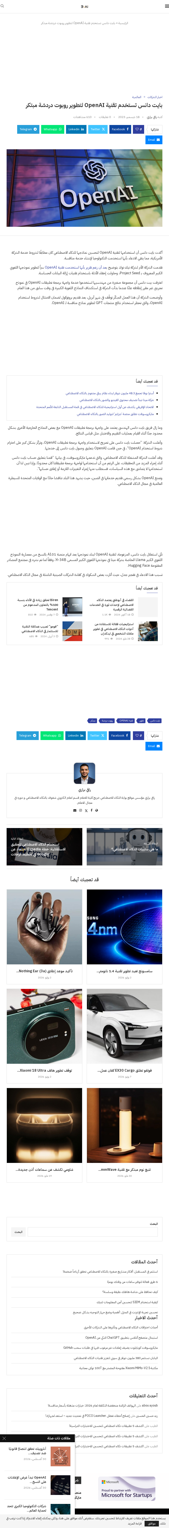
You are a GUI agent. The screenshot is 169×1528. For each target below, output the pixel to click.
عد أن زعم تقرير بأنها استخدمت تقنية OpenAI (75, 267)
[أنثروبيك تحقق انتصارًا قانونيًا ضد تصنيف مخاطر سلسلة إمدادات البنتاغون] (60, 1456)
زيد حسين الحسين (147, 1416)
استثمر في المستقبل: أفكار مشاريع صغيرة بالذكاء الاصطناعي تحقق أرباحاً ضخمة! (110, 1271)
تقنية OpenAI (126, 721)
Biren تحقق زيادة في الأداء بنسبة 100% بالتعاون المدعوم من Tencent (37, 605)
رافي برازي (152, 117)
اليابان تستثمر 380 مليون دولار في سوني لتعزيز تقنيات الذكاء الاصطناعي (116, 1358)
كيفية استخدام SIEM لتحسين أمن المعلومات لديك (127, 1302)
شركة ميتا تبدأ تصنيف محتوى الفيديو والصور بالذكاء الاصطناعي (116, 400)
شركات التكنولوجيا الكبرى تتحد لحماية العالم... (26, 1508)
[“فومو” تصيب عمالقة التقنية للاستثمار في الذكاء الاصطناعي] (72, 631)
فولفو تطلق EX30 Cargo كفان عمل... (124, 1070)
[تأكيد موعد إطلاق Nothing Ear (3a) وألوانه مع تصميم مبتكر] (44, 927)
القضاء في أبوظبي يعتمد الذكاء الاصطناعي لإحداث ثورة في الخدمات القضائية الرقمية (112, 605)
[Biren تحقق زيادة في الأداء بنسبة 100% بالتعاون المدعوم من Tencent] (72, 607)
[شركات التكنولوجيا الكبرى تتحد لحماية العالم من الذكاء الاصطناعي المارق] (60, 1514)
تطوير (142, 721)
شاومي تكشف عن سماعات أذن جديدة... (44, 1169)
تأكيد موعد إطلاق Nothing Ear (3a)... (44, 971)
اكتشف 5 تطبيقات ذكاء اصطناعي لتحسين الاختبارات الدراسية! (106, 1426)
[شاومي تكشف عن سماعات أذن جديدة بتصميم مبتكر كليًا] (44, 1125)
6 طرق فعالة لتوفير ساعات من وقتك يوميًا (132, 1282)
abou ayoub (150, 1405)
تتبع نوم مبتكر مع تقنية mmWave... (124, 1169)
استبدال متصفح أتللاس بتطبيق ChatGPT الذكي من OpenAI (121, 1337)
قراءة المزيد (135, 1523)
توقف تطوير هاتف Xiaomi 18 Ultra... (44, 1070)
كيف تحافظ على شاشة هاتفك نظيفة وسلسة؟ (130, 1292)
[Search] (2, 6)
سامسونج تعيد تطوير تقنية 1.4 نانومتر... (124, 971)
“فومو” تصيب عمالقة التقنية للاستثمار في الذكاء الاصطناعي (40, 629)
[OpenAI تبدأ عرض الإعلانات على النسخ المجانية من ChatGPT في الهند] (60, 1485)
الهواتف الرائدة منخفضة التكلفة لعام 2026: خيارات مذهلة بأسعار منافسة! (92, 1405)
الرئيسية (123, 23)
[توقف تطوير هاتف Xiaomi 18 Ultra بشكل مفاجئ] (44, 1026)
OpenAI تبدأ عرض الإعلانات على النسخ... (27, 1479)
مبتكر (92, 721)
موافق (152, 1523)
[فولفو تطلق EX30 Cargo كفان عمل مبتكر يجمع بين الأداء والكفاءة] (124, 1026)
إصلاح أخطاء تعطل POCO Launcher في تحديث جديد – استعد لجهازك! (88, 1416)
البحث (154, 1224)
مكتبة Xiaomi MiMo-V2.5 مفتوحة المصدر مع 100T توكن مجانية (118, 1368)
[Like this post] (137, 129)
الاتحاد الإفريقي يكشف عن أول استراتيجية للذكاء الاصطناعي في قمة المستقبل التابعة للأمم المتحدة (95, 407)
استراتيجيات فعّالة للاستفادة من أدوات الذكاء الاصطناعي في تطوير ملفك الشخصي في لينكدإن (113, 629)
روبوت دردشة (107, 721)
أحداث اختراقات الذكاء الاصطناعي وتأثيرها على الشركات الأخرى (121, 1327)
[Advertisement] (84, 60)
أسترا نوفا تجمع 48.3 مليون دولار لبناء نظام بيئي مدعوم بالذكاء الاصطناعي (110, 393)
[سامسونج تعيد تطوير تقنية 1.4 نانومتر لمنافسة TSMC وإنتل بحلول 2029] (124, 927)
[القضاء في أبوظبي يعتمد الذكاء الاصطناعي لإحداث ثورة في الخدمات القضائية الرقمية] (148, 607)
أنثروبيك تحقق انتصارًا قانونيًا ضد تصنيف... (27, 1451)
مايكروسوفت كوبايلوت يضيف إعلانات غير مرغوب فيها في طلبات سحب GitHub (110, 1347)
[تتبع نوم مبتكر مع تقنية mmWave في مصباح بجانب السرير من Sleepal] (124, 1125)
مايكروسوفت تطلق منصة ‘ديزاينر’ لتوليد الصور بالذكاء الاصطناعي (115, 414)
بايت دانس (155, 721)
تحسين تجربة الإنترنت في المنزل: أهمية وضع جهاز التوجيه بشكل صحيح (115, 1312)
